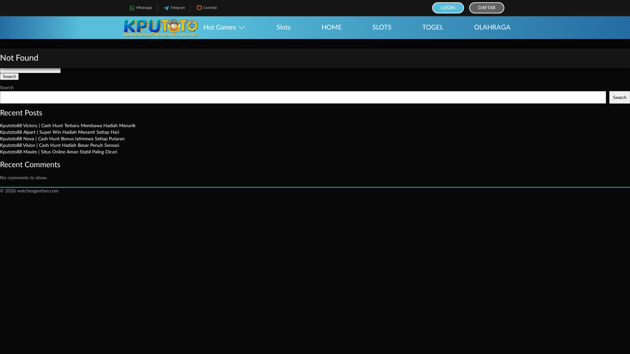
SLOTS (381, 27)
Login (448, 8)
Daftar (486, 8)
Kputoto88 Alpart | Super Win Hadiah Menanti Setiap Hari (59, 132)
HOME (332, 27)
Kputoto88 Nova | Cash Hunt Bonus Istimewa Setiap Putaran (62, 139)
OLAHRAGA (492, 27)
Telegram (177, 8)
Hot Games (219, 27)
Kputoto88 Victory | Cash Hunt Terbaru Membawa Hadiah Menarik (68, 126)
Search (7, 88)
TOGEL (432, 27)
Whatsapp (144, 8)
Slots (284, 27)
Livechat (210, 8)
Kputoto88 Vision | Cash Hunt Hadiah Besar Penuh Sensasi (59, 145)
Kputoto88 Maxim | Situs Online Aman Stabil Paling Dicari (58, 152)
